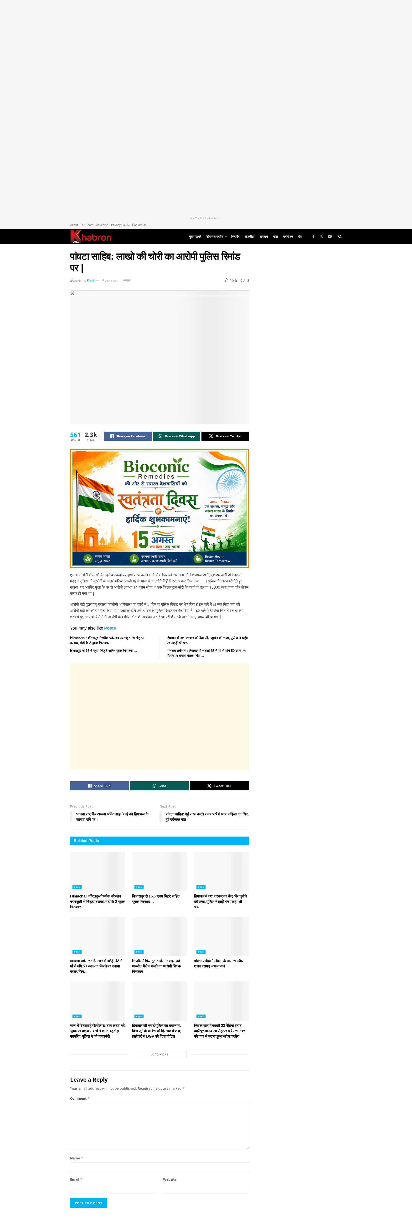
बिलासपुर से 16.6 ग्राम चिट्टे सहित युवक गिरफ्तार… (103, 651)
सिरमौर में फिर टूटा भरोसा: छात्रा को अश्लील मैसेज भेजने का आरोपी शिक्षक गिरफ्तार (156, 966)
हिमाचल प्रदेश (214, 236)
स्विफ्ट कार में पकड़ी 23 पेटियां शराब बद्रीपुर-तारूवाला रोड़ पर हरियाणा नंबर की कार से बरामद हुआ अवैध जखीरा (219, 1031)
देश (300, 236)
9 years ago (110, 280)
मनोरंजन (288, 236)
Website (169, 1179)
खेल (275, 236)
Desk (91, 280)
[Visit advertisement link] (206, 107)
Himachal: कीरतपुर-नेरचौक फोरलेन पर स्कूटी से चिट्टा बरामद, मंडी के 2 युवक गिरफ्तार (97, 901)
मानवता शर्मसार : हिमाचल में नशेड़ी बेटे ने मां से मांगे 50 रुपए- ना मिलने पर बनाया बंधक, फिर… (96, 966)
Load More (159, 1054)
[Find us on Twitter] (321, 236)
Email (76, 1179)
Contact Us (139, 225)
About (74, 225)
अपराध (264, 236)
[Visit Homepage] (90, 236)
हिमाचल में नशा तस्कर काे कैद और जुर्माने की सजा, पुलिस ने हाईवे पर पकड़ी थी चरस (220, 901)
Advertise (102, 225)
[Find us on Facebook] (313, 236)
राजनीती (249, 236)
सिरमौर (235, 236)
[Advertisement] (159, 716)
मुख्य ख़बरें (195, 236)
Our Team (87, 225)
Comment (80, 1098)
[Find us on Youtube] (330, 236)
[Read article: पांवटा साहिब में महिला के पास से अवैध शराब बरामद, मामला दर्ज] (221, 936)
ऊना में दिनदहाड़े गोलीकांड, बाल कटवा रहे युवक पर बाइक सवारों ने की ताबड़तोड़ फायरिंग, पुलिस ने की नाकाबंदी (97, 1031)
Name (76, 1158)
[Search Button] (340, 236)
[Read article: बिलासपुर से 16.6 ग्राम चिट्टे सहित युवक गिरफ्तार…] (159, 871)
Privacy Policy (120, 225)
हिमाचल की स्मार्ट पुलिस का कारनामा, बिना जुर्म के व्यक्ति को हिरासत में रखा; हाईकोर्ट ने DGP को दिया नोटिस (156, 1031)
